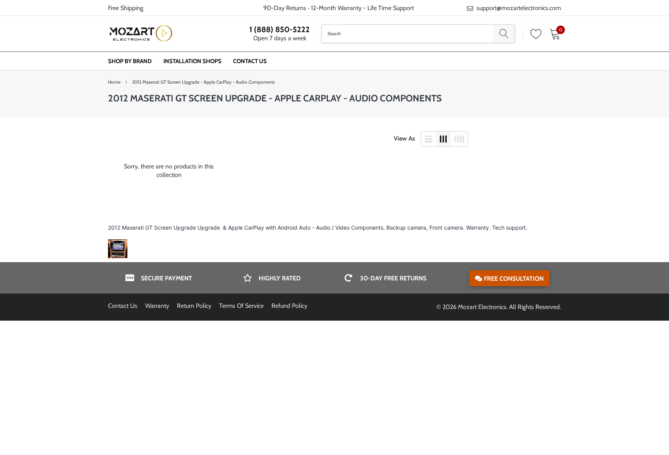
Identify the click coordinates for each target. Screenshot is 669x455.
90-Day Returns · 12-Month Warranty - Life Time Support (338, 8)
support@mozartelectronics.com (519, 8)
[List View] (428, 139)
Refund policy (289, 305)
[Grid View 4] (459, 139)
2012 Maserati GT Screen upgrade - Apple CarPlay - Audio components (203, 82)
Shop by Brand (130, 61)
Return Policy (194, 305)
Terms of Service (241, 305)
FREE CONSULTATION (514, 278)
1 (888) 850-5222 (279, 29)
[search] (504, 34)
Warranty (157, 305)
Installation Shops (192, 61)
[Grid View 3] (443, 139)
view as (404, 138)
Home (114, 82)
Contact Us (250, 61)
